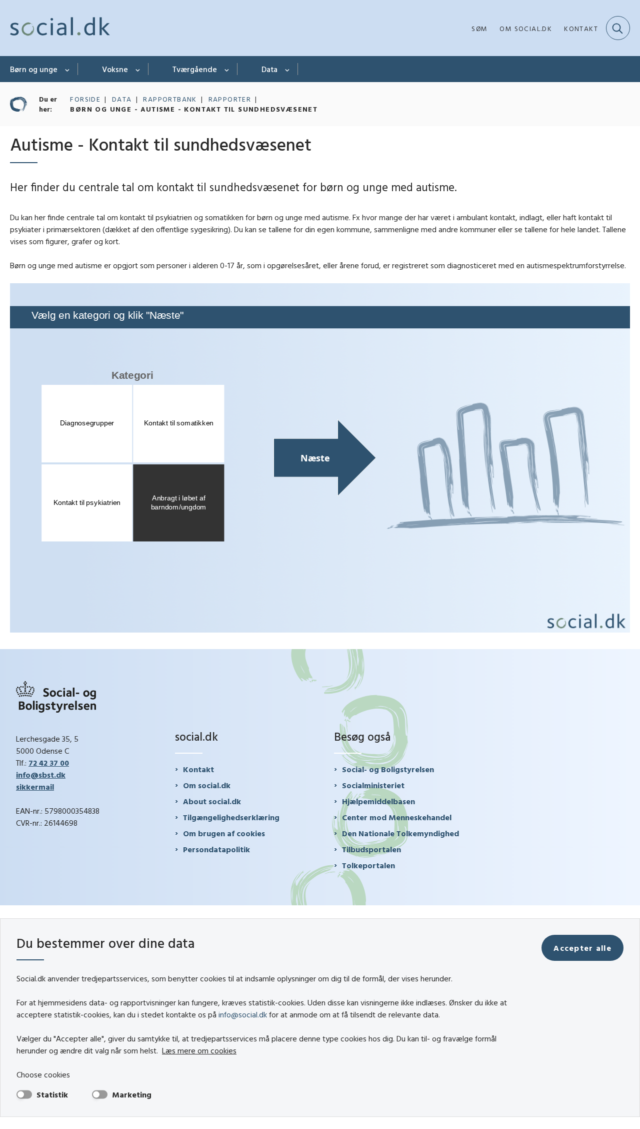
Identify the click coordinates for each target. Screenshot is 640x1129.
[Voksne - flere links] (138, 69)
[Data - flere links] (288, 69)
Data (270, 69)
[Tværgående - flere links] (227, 69)
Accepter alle (583, 948)
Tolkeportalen (368, 865)
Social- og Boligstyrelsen (388, 769)
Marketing (132, 1094)
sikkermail (35, 787)
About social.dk (212, 801)
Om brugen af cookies (224, 833)
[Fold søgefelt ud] (618, 28)
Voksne (115, 69)
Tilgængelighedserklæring (231, 817)
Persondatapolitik (216, 849)
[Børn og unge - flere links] (68, 69)
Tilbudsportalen (371, 849)
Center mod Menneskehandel (397, 817)
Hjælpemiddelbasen (378, 801)
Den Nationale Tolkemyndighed (400, 833)
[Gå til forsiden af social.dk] (60, 28)
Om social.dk (206, 785)
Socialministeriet (373, 785)
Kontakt (198, 769)
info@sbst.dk (41, 775)
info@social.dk (242, 1014)
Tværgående (194, 69)
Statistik (52, 1094)
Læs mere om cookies (199, 1050)
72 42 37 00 (48, 763)
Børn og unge (34, 69)
